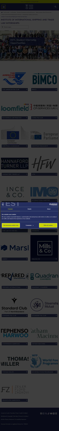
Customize (28, 225)
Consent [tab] (10, 209)
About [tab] (48, 209)
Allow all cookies (48, 225)
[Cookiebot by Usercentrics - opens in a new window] (50, 204)
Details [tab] (29, 209)
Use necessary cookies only (10, 225)
